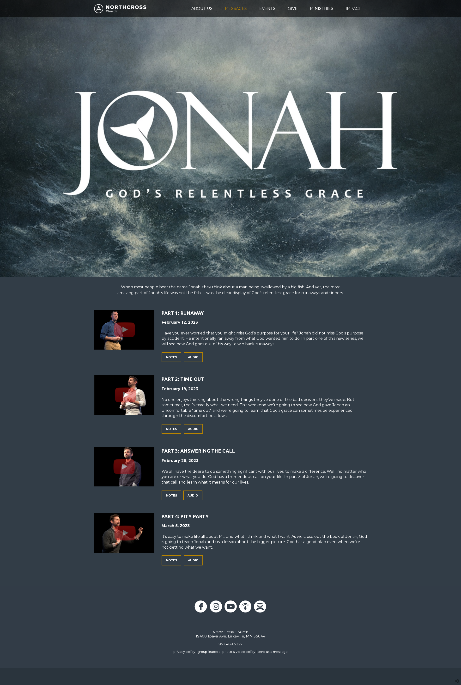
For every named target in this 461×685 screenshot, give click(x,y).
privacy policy (184, 652)
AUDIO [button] (193, 357)
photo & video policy (238, 652)
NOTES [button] (171, 357)
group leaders (209, 652)
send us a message (272, 652)
